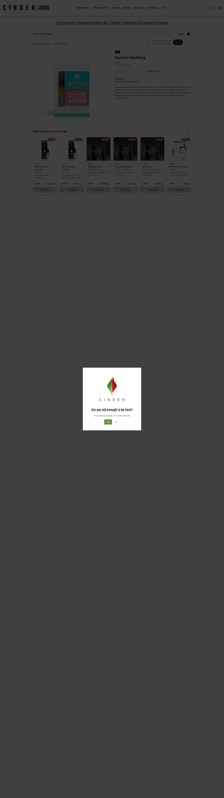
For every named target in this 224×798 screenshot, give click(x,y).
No (116, 422)
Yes (108, 422)
